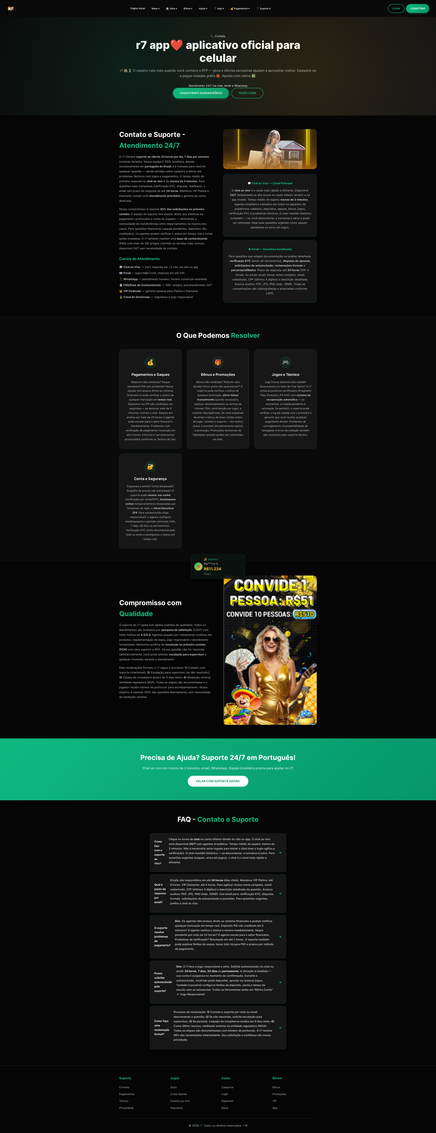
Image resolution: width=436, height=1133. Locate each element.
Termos (123, 1101)
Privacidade (126, 1108)
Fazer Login (247, 93)
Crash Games (178, 1094)
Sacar (225, 1108)
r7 (201, 1125)
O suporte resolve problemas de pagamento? (214, 934)
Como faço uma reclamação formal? (214, 1025)
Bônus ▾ (188, 8)
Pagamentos (127, 1094)
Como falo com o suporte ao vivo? (214, 851)
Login (396, 8)
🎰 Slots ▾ (171, 8)
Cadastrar (417, 8)
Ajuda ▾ (203, 8)
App (274, 1108)
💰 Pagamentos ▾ (240, 8)
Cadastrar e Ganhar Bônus (201, 93)
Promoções (279, 1094)
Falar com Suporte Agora (218, 781)
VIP (274, 1101)
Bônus (276, 1087)
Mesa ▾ (155, 8)
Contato (124, 1087)
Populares (176, 1108)
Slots (173, 1087)
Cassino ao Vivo (180, 1101)
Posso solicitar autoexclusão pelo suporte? (214, 980)
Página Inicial (137, 8)
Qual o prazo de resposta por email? (214, 891)
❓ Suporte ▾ (263, 8)
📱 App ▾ (219, 8)
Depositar (227, 1101)
